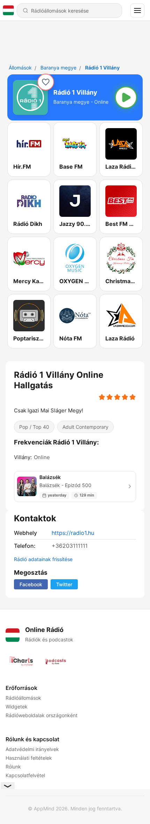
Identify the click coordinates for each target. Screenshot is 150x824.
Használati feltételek (29, 758)
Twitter (64, 584)
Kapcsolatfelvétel (25, 775)
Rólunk (13, 767)
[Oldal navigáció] (137, 10)
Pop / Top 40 (34, 427)
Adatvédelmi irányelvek (32, 749)
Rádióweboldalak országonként (41, 715)
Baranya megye (58, 68)
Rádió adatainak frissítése (43, 559)
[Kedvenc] (45, 82)
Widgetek (17, 706)
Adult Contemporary (85, 427)
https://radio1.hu (73, 532)
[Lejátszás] (126, 97)
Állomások (20, 68)
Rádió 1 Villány (102, 68)
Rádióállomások (23, 698)
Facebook (31, 584)
